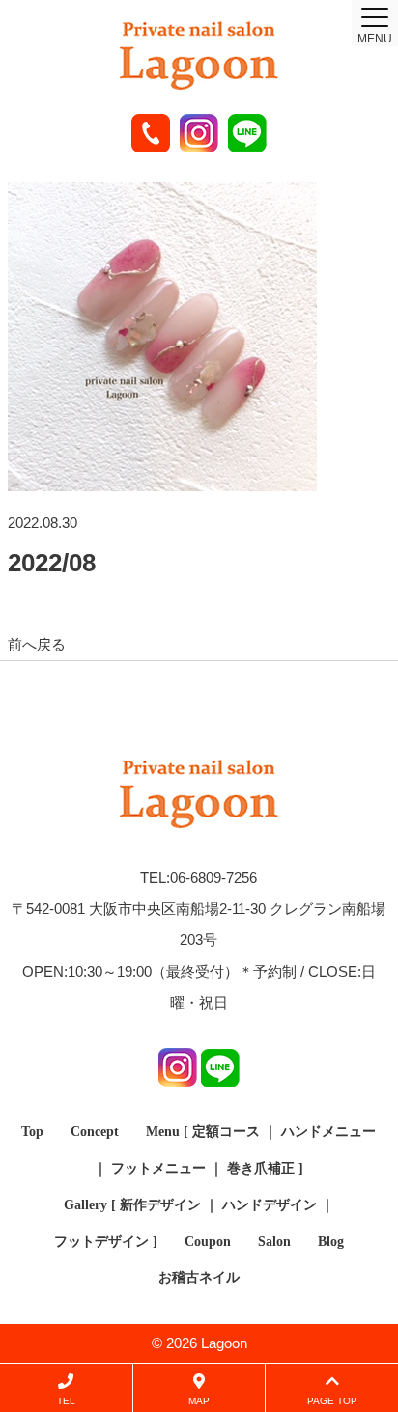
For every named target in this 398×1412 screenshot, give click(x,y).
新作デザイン (160, 1205)
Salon (274, 1241)
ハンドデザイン (269, 1205)
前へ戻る (37, 644)
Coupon (208, 1241)
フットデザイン (101, 1241)
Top (32, 1131)
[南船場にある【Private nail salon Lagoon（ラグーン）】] (199, 57)
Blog (331, 1241)
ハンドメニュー (328, 1131)
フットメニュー (158, 1168)
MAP (199, 1401)
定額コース (226, 1131)
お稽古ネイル (199, 1277)
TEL (66, 1401)
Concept (95, 1131)
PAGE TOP (332, 1401)
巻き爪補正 (261, 1168)
